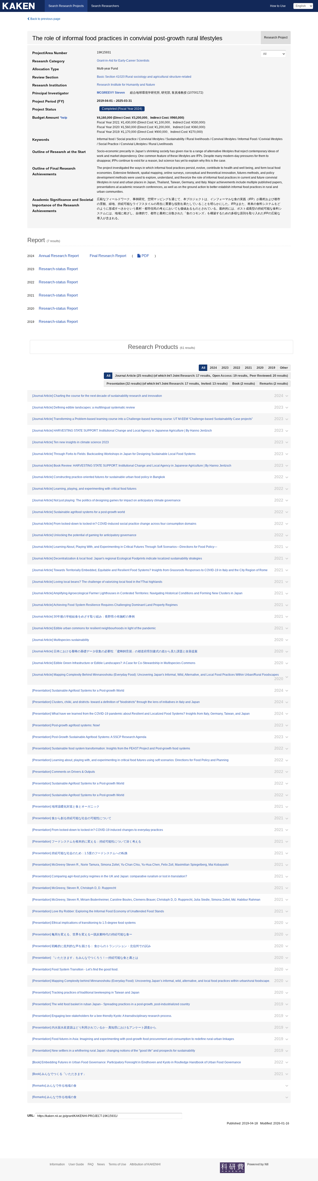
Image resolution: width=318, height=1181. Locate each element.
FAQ (90, 1164)
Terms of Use (117, 1164)
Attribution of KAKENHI (145, 1164)
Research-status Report (58, 269)
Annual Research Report (59, 256)
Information (57, 1164)
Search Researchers (105, 6)
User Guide (76, 1164)
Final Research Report (108, 256)
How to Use (278, 6)
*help (63, 117)
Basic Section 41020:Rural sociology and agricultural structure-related (144, 76)
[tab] (161, 347)
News (101, 1164)
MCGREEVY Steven (111, 92)
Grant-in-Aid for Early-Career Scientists (123, 60)
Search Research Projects (66, 6)
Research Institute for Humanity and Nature (126, 84)
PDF (145, 256)
